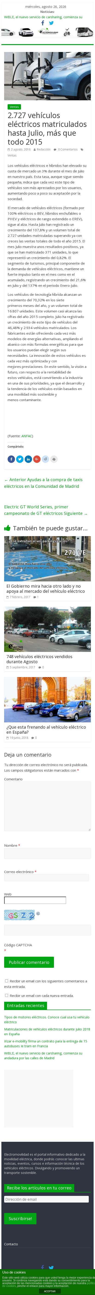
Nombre (12, 845)
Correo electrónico (20, 871)
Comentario (13, 779)
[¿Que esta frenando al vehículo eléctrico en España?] (47, 679)
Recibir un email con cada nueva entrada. (42, 995)
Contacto (11, 1244)
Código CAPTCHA (18, 945)
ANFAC (26, 436)
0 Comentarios (67, 149)
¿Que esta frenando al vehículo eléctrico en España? (46, 729)
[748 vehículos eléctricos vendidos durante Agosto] (47, 609)
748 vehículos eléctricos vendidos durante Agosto (39, 659)
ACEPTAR (50, 1291)
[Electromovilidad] (47, 32)
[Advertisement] (38, 1098)
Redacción (43, 149)
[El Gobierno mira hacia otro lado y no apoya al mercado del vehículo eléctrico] (47, 538)
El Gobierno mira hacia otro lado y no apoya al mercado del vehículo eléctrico (45, 588)
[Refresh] (38, 912)
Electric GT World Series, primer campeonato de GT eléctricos (46, 510)
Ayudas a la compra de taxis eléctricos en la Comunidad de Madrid (43, 483)
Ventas (14, 107)
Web (8, 894)
